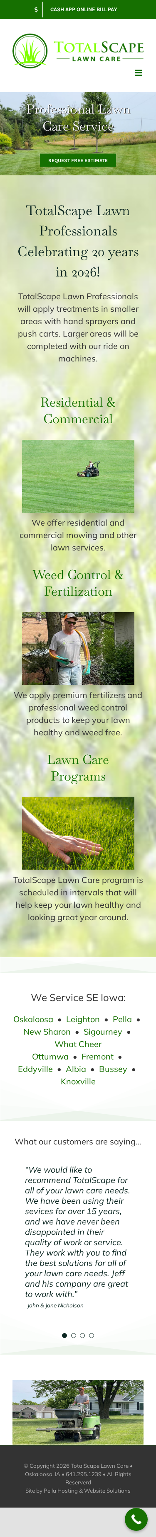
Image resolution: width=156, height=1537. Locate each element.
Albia (76, 1069)
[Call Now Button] (136, 1519)
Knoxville (78, 1081)
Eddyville (35, 1069)
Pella (122, 1019)
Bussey (113, 1069)
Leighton (83, 1019)
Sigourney (103, 1031)
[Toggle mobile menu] (139, 72)
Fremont (98, 1056)
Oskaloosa (33, 1019)
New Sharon (47, 1031)
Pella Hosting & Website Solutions (87, 1490)
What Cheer (78, 1044)
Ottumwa (50, 1056)
